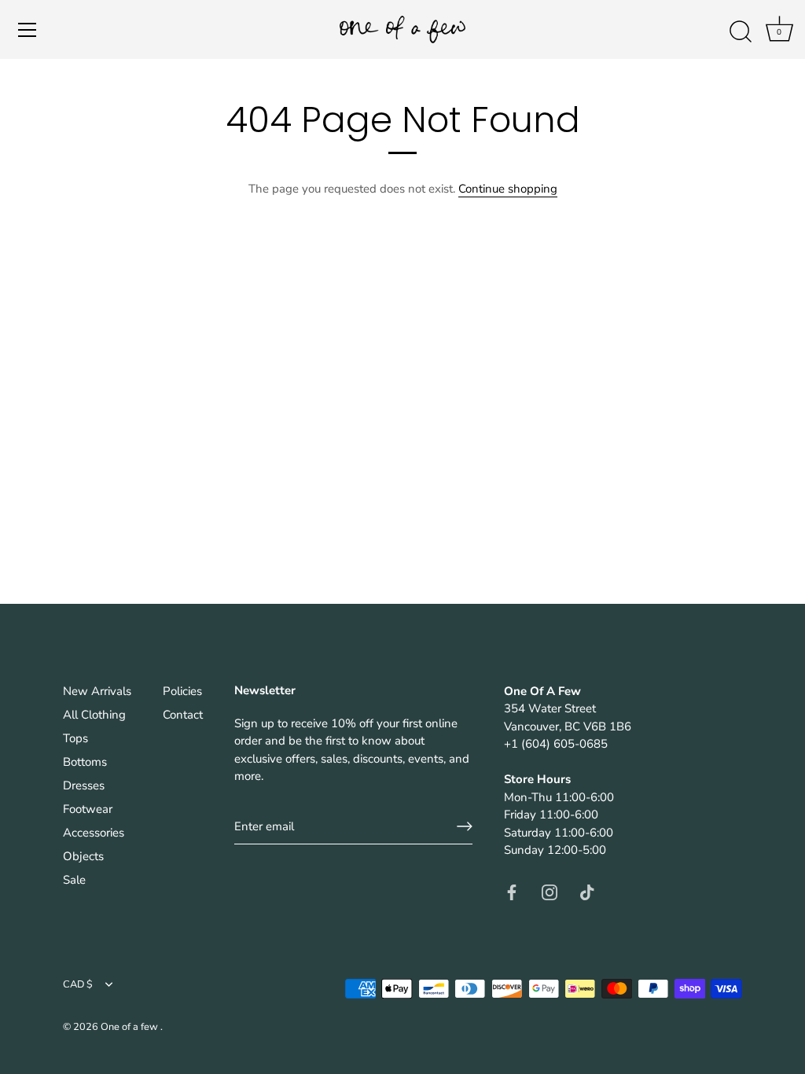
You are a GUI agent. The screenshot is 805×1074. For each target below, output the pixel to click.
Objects (83, 856)
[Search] (740, 32)
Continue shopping (507, 189)
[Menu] (27, 30)
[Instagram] (549, 891)
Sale (74, 880)
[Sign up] (464, 826)
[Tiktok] (587, 891)
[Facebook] (512, 891)
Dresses (84, 785)
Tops (75, 738)
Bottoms (85, 762)
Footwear (87, 809)
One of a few (130, 1027)
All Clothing (94, 715)
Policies (182, 691)
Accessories (93, 832)
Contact (183, 715)
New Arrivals (97, 691)
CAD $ (78, 985)
